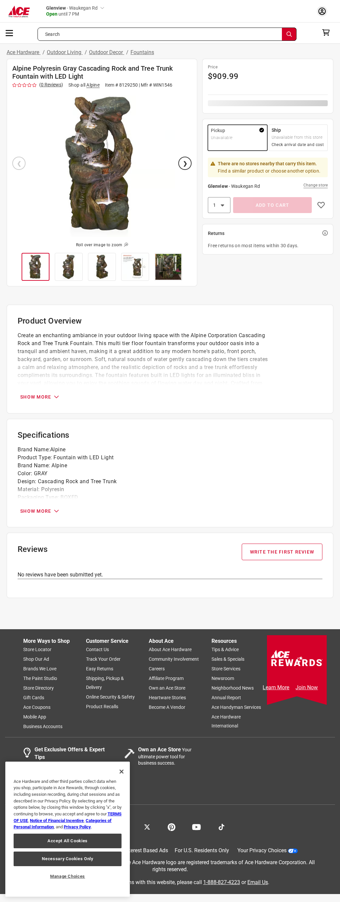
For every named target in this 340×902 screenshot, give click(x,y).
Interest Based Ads (146, 851)
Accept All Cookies (67, 840)
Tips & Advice (225, 649)
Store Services (226, 669)
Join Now (307, 687)
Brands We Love (39, 669)
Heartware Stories (167, 698)
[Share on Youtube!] (196, 827)
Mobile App (34, 717)
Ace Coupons (36, 707)
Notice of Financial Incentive (57, 820)
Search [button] (52, 34)
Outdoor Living (65, 52)
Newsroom (223, 678)
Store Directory (38, 688)
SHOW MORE (35, 397)
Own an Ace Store (167, 688)
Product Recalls (102, 707)
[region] (67, 829)
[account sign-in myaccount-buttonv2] (323, 11)
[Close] (121, 771)
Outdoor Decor (106, 52)
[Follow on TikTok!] (221, 827)
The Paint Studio (40, 678)
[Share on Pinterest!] (171, 827)
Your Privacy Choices (262, 851)
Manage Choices (67, 876)
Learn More (276, 687)
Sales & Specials (228, 659)
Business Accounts (42, 726)
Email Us (257, 882)
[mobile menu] (10, 32)
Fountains (142, 52)
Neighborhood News (233, 688)
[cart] (327, 33)
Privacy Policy (77, 826)
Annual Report (226, 698)
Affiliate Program (166, 678)
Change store (315, 185)
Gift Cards (33, 698)
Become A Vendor (167, 707)
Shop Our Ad (36, 659)
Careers (157, 669)
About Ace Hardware (170, 649)
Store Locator (37, 649)
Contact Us (97, 649)
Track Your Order (103, 659)
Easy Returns (99, 669)
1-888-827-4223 (221, 882)
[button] (102, 164)
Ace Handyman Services (236, 707)
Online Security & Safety (110, 697)
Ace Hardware (24, 52)
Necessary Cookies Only (67, 858)
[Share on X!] (147, 827)
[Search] (289, 34)
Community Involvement (174, 659)
